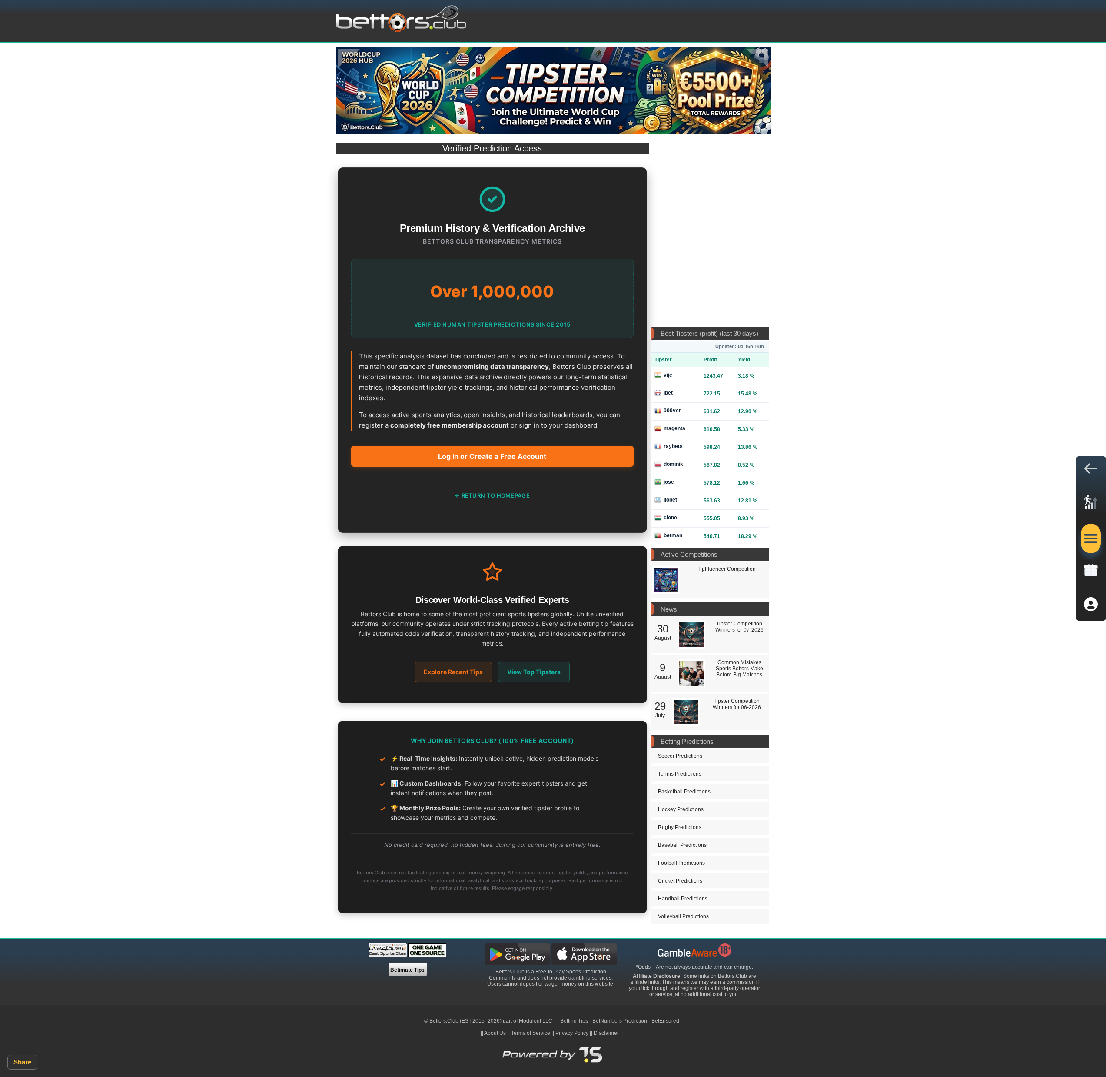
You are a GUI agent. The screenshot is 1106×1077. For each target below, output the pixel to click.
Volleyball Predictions (683, 916)
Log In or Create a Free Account (492, 456)
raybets (673, 446)
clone (670, 518)
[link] (1091, 504)
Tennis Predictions (679, 774)
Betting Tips (574, 1021)
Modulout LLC (535, 1021)
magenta (674, 428)
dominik (673, 464)
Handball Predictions (682, 899)
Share (22, 1062)
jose (669, 482)
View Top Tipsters (534, 672)
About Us (495, 1033)
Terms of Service (530, 1033)
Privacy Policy (571, 1033)
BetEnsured (665, 1021)
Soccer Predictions (680, 756)
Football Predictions (681, 863)
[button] (1091, 470)
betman (673, 535)
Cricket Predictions (680, 881)
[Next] (757, 58)
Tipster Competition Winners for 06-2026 (737, 704)
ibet (668, 393)
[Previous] (349, 58)
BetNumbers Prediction (619, 1021)
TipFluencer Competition (726, 569)
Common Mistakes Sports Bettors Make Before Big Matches (739, 668)
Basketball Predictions (684, 792)
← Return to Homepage (492, 495)
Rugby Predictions (679, 827)
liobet (670, 500)
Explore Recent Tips (453, 672)
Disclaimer (606, 1033)
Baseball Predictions (682, 845)
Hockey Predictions (681, 809)
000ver (672, 411)
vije (668, 375)
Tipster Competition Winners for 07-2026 (739, 627)
